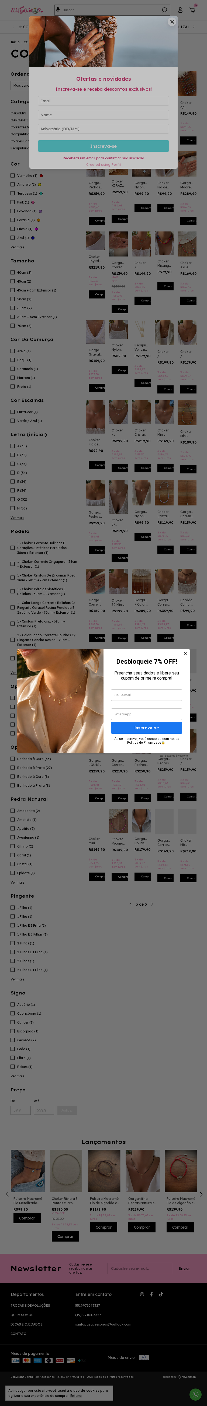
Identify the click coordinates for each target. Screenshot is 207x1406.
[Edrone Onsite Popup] (103, 703)
